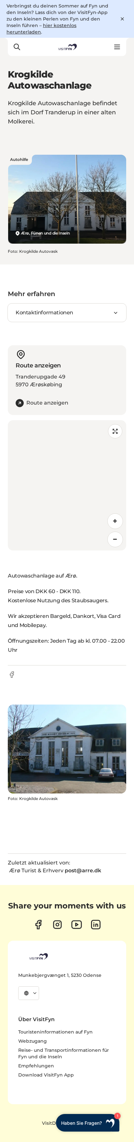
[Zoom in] (115, 521)
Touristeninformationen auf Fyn (55, 1032)
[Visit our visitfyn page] (57, 924)
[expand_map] (115, 431)
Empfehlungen (36, 1066)
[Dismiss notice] (122, 19)
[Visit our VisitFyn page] (38, 924)
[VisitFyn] (38, 956)
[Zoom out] (115, 539)
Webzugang (32, 1041)
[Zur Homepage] (67, 47)
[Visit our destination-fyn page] (95, 924)
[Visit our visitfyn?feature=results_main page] (76, 924)
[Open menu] (117, 46)
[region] (67, 485)
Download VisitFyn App (46, 1075)
